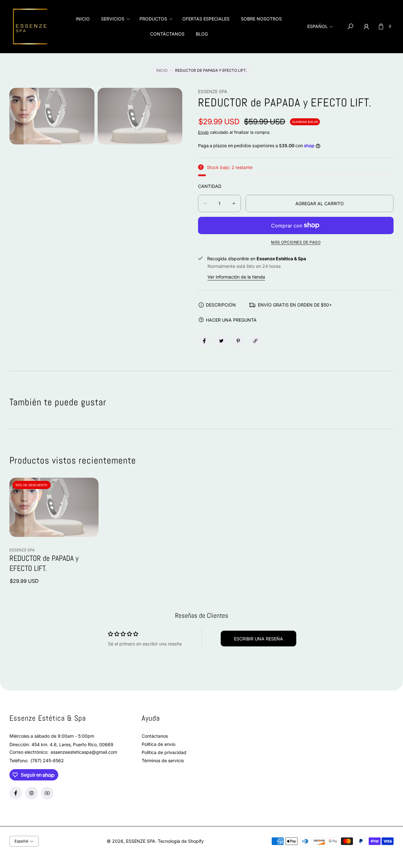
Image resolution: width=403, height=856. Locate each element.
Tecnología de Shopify (181, 841)
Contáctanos (155, 736)
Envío (203, 132)
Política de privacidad (164, 752)
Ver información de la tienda (236, 276)
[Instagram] (31, 793)
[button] (114, 18)
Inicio (161, 70)
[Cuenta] (366, 26)
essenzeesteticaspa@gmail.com (83, 752)
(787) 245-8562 (47, 760)
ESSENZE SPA (140, 841)
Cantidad (209, 186)
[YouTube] (47, 793)
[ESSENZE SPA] (31, 26)
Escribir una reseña (258, 638)
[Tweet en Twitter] (221, 341)
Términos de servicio (163, 760)
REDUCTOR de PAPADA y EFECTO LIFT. (43, 563)
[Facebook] (15, 793)
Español (317, 26)
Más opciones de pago (296, 242)
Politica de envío (158, 744)
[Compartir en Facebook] (204, 341)
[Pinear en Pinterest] (238, 341)
